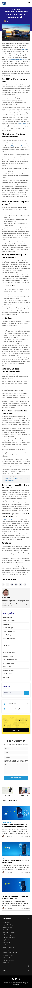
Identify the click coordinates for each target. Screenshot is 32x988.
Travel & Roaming (8, 960)
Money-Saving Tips (8, 947)
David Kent (10, 21)
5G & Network (7, 922)
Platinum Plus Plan (9, 520)
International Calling (9, 937)
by (7, 21)
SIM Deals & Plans (8, 955)
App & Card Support (9, 925)
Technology (16, 9)
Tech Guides (6, 957)
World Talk (6, 963)
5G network (24, 244)
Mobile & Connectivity (9, 945)
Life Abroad (6, 942)
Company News (7, 950)
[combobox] (16, 725)
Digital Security (7, 927)
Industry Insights (8, 935)
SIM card (24, 49)
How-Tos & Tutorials (9, 932)
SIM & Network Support (10, 952)
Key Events (6, 940)
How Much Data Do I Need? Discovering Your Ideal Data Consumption (16, 478)
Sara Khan (9, 836)
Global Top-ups (7, 930)
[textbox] (15, 725)
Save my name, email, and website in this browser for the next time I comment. (16, 761)
